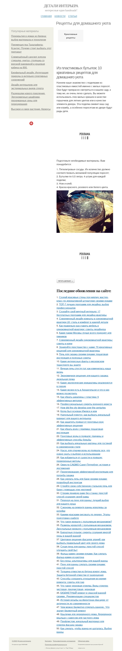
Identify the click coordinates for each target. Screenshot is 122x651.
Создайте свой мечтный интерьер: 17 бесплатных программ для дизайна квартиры (82, 313)
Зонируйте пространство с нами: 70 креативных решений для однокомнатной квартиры (84, 348)
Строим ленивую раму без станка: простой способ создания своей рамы (82, 494)
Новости (59, 16)
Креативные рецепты (70, 35)
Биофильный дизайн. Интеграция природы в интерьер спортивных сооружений (29, 76)
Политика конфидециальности (56, 644)
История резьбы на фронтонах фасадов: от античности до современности (82, 601)
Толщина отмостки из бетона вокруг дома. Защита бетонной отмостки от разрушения (82, 573)
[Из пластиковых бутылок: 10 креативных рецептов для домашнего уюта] (85, 211)
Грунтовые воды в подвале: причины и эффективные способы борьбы (80, 437)
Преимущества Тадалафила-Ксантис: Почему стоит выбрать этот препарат (31, 48)
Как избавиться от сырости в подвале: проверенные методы (80, 459)
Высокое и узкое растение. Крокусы (31, 109)
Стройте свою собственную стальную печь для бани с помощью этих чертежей (84, 487)
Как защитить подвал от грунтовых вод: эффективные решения (80, 423)
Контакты (48, 641)
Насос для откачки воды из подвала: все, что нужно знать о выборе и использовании (83, 452)
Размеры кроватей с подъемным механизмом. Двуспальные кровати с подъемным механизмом (84, 526)
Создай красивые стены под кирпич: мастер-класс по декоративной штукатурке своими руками (84, 298)
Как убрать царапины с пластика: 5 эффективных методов (78, 398)
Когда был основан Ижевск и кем (78, 411)
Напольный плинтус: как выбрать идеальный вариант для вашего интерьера (83, 416)
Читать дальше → (65, 281)
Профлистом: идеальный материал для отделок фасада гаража (80, 623)
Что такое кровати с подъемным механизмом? (86, 521)
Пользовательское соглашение (64, 641)
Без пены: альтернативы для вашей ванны (84, 560)
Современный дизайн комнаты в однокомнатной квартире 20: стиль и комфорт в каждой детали (85, 320)
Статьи (72, 16)
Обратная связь (83, 641)
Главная (46, 16)
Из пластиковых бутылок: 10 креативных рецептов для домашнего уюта (79, 72)
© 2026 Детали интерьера (21, 641)
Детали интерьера (61, 5)
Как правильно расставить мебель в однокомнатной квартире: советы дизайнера (81, 327)
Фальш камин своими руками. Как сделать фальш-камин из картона (82, 555)
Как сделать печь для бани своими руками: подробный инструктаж (82, 480)
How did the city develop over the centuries (83, 407)
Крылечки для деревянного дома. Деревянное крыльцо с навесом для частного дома (84, 615)
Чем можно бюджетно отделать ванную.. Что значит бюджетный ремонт (83, 608)
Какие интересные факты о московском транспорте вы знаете (80, 363)
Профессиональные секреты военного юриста (86, 404)
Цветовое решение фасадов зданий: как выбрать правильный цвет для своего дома (81, 541)
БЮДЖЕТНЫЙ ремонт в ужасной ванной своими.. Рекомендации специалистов (81, 594)
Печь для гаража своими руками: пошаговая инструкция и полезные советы (82, 355)
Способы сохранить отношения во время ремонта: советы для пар (81, 580)
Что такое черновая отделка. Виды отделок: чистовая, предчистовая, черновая (82, 587)
